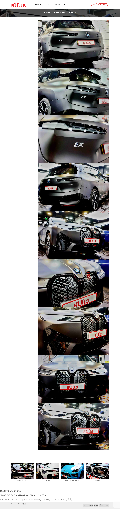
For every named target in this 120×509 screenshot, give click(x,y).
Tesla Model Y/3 (38, 4)
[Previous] (11, 476)
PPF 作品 (64, 4)
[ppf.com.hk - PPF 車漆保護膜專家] (18, 5)
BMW (47, 4)
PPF (30, 4)
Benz (52, 4)
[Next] (109, 476)
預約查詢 (57, 4)
